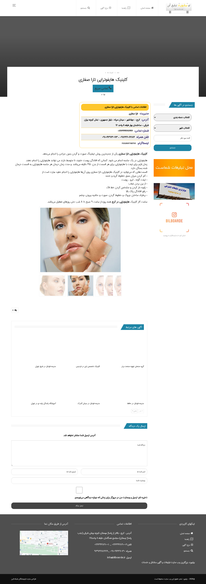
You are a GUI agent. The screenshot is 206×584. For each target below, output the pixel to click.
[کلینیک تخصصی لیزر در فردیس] (79, 348)
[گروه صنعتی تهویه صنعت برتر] (123, 348)
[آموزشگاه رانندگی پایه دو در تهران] (35, 385)
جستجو (84, 8)
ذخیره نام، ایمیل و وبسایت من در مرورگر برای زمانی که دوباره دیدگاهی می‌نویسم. (110, 497)
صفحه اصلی (145, 8)
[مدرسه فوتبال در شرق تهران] (35, 348)
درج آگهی (104, 8)
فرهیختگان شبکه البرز (18, 579)
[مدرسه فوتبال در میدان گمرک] (79, 385)
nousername (129, 143)
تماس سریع (102, 88)
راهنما (124, 8)
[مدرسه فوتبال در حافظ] (123, 385)
